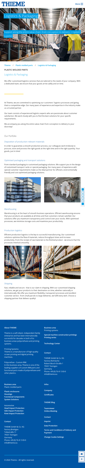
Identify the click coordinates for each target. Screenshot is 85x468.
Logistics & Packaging (47, 65)
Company (48, 390)
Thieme (7, 65)
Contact (47, 417)
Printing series (50, 337)
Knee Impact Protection (14, 413)
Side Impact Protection (13, 411)
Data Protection (50, 425)
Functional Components (14, 397)
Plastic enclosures (11, 391)
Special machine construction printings (60, 335)
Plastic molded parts (24, 65)
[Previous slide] (8, 262)
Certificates (49, 394)
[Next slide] (77, 262)
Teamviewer (49, 408)
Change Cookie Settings (54, 437)
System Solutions (11, 399)
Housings (8, 394)
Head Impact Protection (14, 408)
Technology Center (52, 343)
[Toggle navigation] (5, 63)
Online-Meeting (50, 411)
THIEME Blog (49, 402)
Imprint (47, 421)
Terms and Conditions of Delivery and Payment (60, 431)
